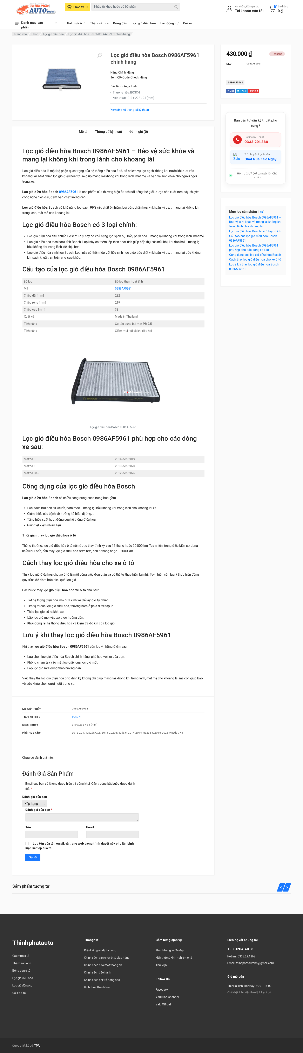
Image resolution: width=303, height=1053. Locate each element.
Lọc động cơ (169, 23)
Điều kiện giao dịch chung (100, 950)
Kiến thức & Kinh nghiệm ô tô (174, 957)
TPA (37, 1045)
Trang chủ (20, 34)
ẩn (261, 211)
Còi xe (187, 23)
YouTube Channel (167, 997)
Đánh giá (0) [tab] (138, 132)
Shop (35, 34)
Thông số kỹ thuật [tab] (108, 132)
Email (90, 827)
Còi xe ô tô (19, 993)
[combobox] (135, 7)
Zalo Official (163, 1004)
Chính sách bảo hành (97, 972)
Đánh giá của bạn (34, 797)
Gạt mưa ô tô (76, 23)
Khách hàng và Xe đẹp (170, 950)
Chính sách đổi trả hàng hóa (102, 980)
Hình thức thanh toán (97, 987)
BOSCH (76, 716)
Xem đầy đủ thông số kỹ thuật (129, 109)
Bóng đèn (120, 23)
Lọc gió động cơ (22, 985)
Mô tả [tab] (83, 132)
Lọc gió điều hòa (144, 23)
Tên (28, 827)
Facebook (162, 989)
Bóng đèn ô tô (21, 970)
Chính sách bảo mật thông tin (103, 965)
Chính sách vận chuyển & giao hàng (106, 957)
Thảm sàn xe (99, 23)
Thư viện (161, 965)
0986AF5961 (235, 82)
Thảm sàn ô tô (21, 963)
